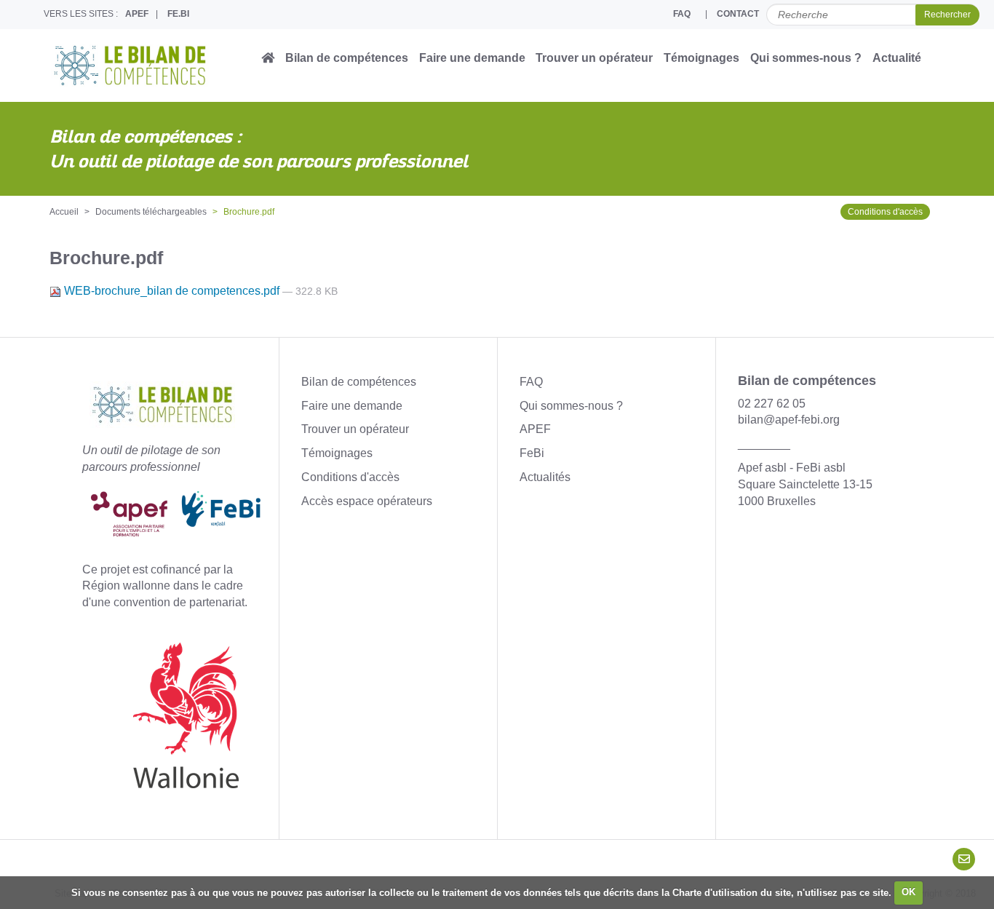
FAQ (682, 14)
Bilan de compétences (346, 58)
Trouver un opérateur (594, 58)
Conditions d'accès (885, 212)
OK (908, 891)
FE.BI (178, 14)
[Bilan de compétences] (154, 65)
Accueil (64, 212)
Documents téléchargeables (151, 212)
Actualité (896, 58)
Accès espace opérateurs (366, 501)
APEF (136, 14)
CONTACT (738, 14)
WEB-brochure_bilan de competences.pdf (171, 291)
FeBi (532, 453)
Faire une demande (472, 58)
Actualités (545, 477)
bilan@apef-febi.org (789, 419)
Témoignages (701, 58)
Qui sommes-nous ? (806, 58)
